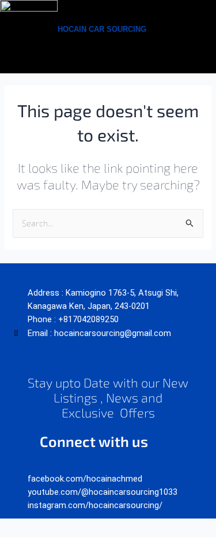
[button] (185, 28)
